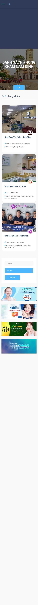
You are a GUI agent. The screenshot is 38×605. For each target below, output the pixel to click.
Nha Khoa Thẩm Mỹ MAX (15, 186)
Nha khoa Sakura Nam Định (16, 236)
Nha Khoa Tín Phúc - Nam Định (18, 137)
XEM (19, 87)
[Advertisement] (19, 29)
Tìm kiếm (12, 278)
